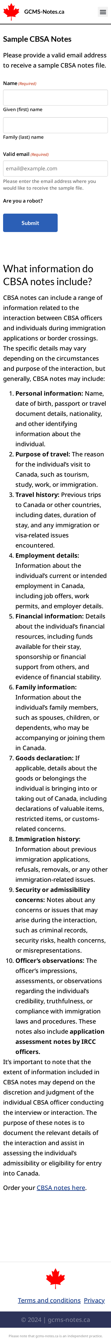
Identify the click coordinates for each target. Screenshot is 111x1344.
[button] (103, 12)
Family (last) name (23, 136)
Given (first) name (23, 109)
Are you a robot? (23, 200)
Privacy (94, 1300)
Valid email (26, 154)
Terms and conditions (49, 1300)
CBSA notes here (61, 1187)
